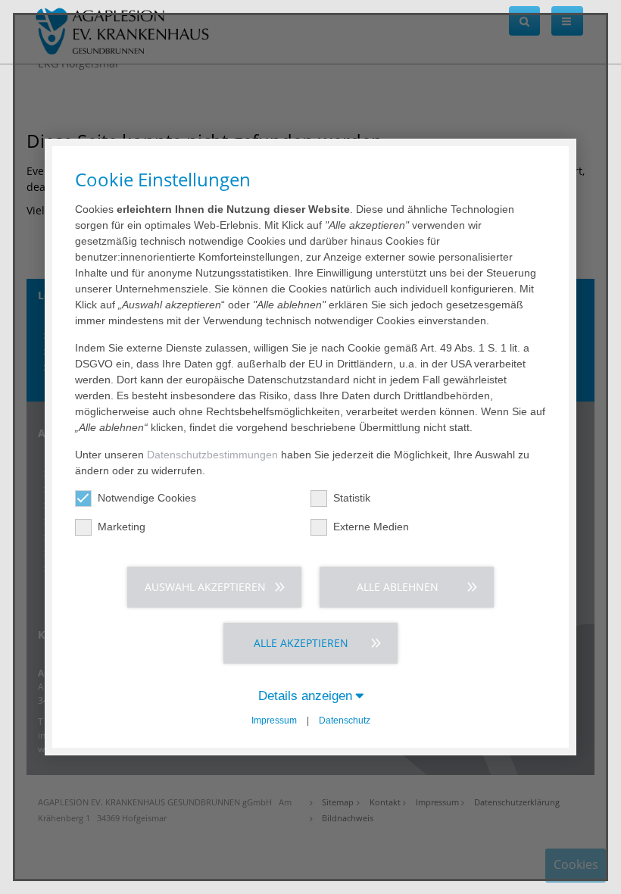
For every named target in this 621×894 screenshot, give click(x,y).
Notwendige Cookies (147, 498)
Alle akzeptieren (301, 643)
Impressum (274, 720)
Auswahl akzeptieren (205, 587)
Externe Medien (371, 526)
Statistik (351, 498)
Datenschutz (344, 720)
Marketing (121, 526)
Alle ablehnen (397, 587)
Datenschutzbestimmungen (212, 455)
